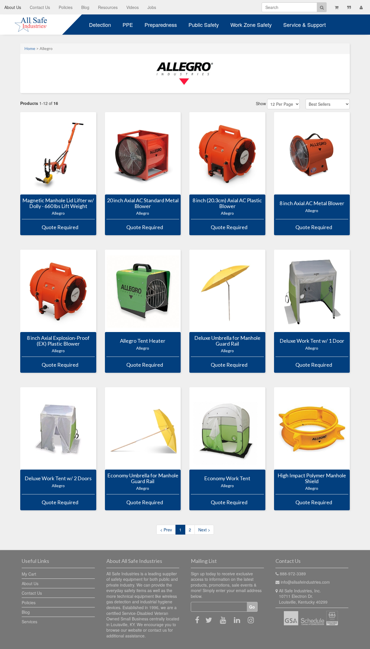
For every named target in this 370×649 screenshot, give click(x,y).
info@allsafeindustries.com (305, 582)
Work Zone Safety (251, 24)
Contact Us (40, 7)
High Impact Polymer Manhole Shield (312, 478)
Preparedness (161, 24)
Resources (108, 7)
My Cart (29, 574)
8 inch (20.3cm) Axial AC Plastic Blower (227, 203)
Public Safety (203, 24)
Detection (100, 24)
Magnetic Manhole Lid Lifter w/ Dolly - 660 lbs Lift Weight (58, 203)
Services (29, 621)
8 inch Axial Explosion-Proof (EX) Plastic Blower (58, 341)
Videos (132, 7)
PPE (128, 24)
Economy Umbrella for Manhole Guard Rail (142, 478)
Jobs (151, 7)
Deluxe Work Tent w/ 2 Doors (58, 478)
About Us (12, 7)
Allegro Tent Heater (142, 341)
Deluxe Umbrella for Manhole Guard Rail (227, 341)
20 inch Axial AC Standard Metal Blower (143, 203)
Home (30, 48)
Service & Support (304, 24)
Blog (85, 7)
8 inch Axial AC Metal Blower (312, 203)
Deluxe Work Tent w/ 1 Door (312, 341)
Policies (66, 7)
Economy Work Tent (227, 478)
